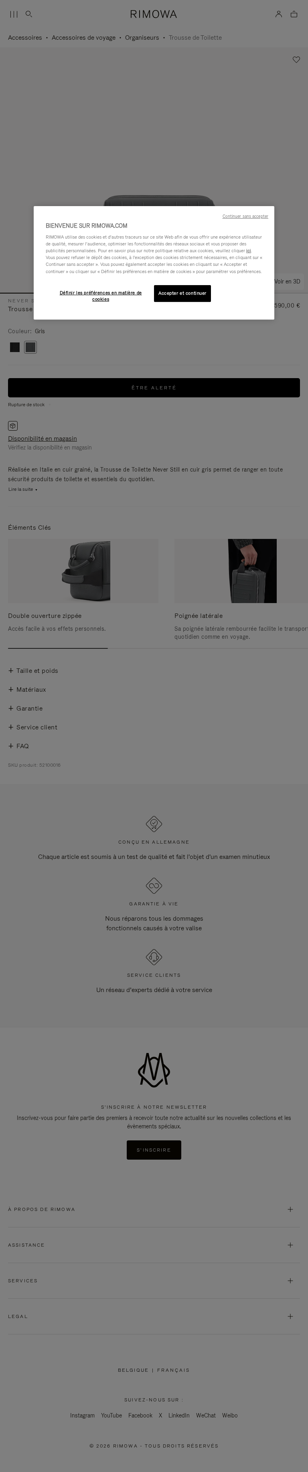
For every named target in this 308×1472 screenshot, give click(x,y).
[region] (154, 263)
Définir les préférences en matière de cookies (101, 296)
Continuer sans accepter (245, 216)
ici (248, 250)
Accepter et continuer (182, 293)
